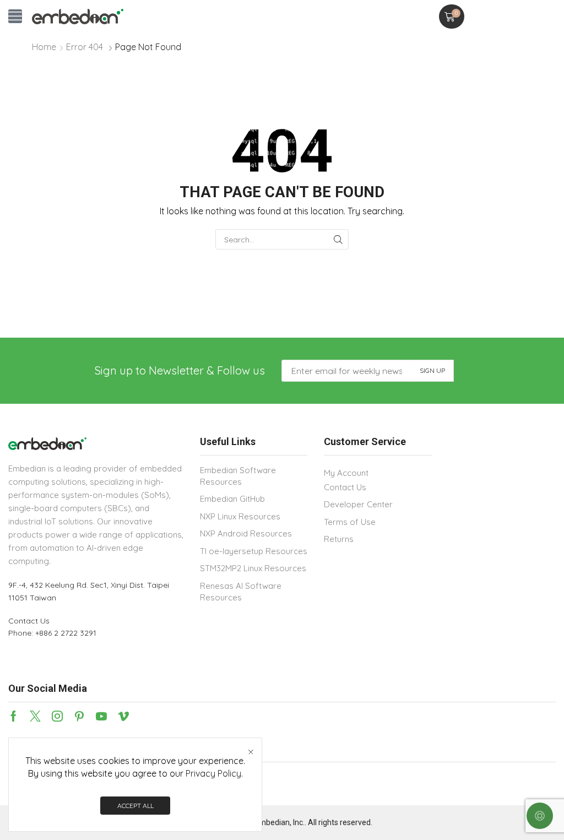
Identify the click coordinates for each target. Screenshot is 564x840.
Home (44, 46)
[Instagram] (57, 716)
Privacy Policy (213, 773)
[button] (15, 16)
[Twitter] (35, 716)
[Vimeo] (123, 716)
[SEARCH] (338, 239)
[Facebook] (13, 716)
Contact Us (29, 621)
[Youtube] (101, 716)
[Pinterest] (79, 716)
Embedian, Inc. (279, 822)
